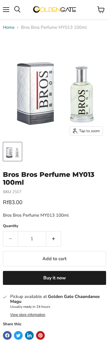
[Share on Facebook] (7, 335)
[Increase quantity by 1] (53, 238)
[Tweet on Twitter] (18, 335)
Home (9, 27)
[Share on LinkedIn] (29, 335)
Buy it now (54, 278)
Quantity (10, 226)
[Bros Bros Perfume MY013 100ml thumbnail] (12, 151)
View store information (27, 315)
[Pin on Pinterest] (40, 335)
